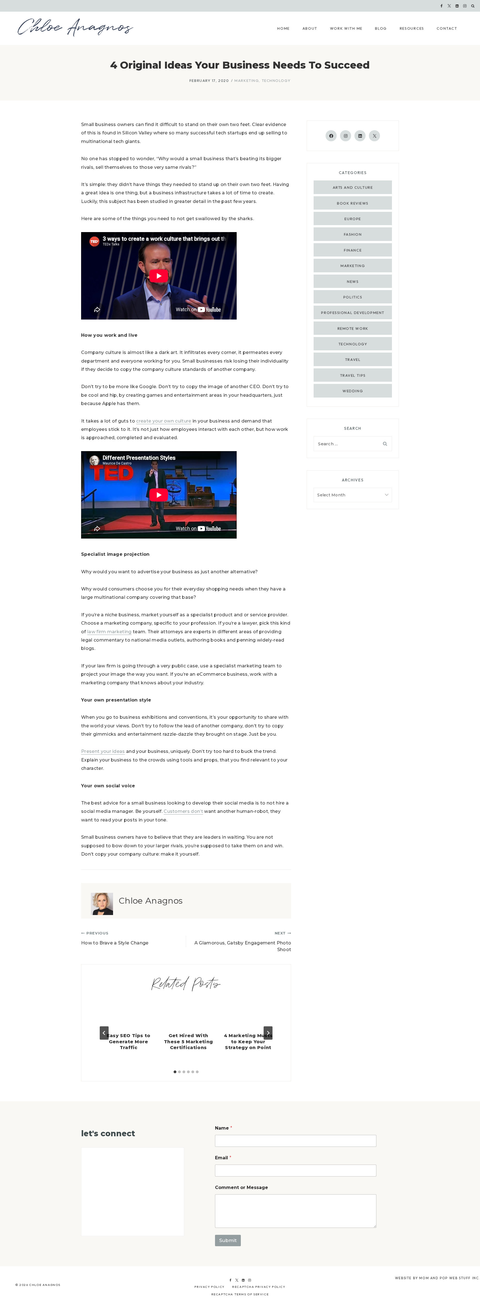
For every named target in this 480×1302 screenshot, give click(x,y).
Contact (447, 28)
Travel (353, 359)
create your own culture (163, 421)
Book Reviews (353, 203)
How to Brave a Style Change (115, 938)
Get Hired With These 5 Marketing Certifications (188, 1041)
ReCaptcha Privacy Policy (258, 1287)
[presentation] (128, 1014)
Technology (276, 80)
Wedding (352, 391)
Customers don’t (183, 811)
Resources (412, 28)
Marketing (246, 80)
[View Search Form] (473, 6)
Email (223, 1157)
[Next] (268, 1033)
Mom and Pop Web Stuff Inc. (449, 1278)
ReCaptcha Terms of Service (240, 1294)
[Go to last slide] (104, 1033)
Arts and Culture (353, 187)
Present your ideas (103, 751)
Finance (353, 250)
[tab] (175, 1071)
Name (223, 1128)
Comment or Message (241, 1187)
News (353, 281)
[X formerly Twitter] (449, 5)
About (309, 28)
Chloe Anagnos (150, 901)
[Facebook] (441, 5)
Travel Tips (353, 375)
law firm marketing (109, 631)
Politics (352, 297)
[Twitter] (237, 1280)
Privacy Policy (209, 1287)
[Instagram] (465, 5)
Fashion (353, 234)
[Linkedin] (457, 5)
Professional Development (352, 312)
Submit (228, 1240)
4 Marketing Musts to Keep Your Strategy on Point (248, 1041)
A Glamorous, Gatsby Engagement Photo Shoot (242, 941)
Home (283, 28)
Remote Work (353, 328)
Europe (352, 219)
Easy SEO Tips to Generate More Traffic (129, 1041)
